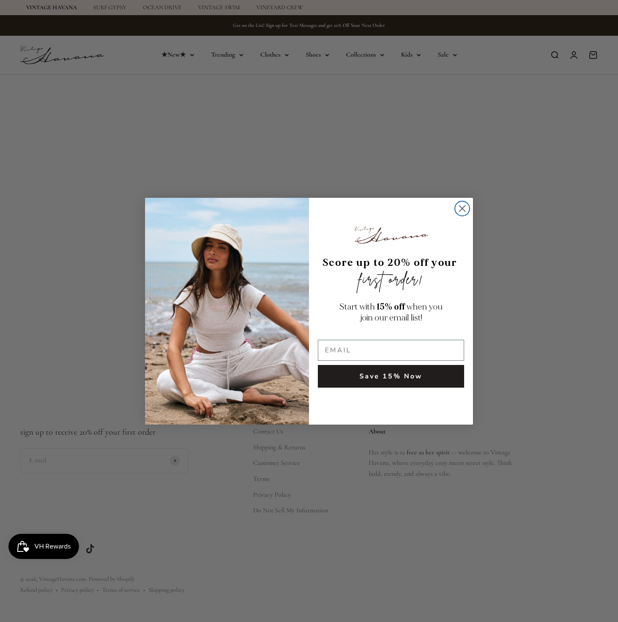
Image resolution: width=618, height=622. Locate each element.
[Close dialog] (462, 208)
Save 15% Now (391, 376)
